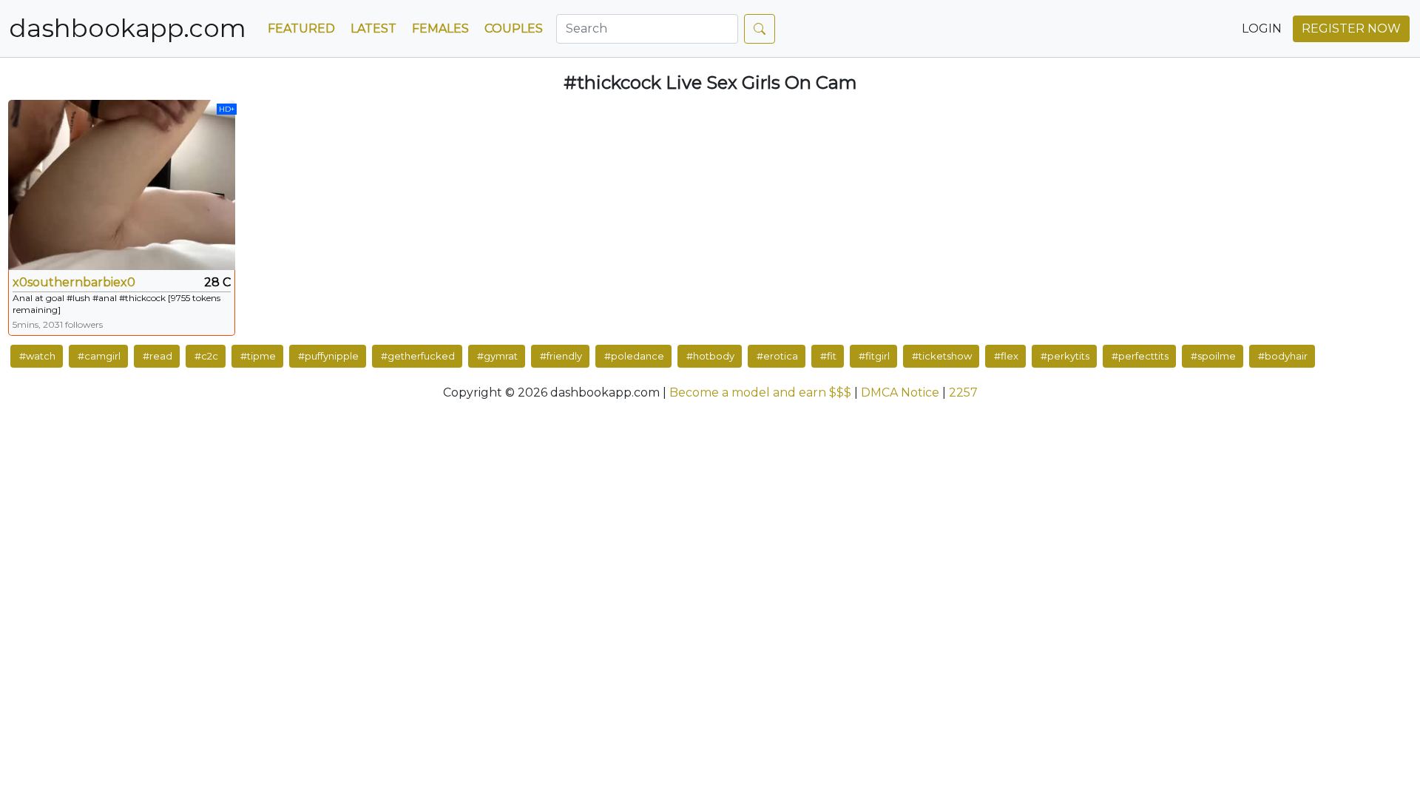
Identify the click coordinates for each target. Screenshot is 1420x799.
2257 (963, 392)
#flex (1006, 356)
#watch (37, 356)
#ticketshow (942, 356)
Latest (373, 28)
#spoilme (1213, 356)
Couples (513, 28)
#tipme (258, 356)
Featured (301, 28)
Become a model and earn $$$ (760, 392)
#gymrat (497, 356)
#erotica (777, 356)
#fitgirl (874, 356)
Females (440, 28)
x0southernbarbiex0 (74, 282)
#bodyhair (1283, 356)
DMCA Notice (900, 392)
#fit (828, 356)
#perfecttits (1140, 356)
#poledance (634, 356)
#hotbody (710, 356)
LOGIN (1262, 28)
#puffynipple (328, 356)
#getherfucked (418, 356)
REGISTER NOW (1351, 28)
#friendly (561, 356)
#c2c (206, 356)
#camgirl (99, 356)
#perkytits (1065, 356)
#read (157, 356)
